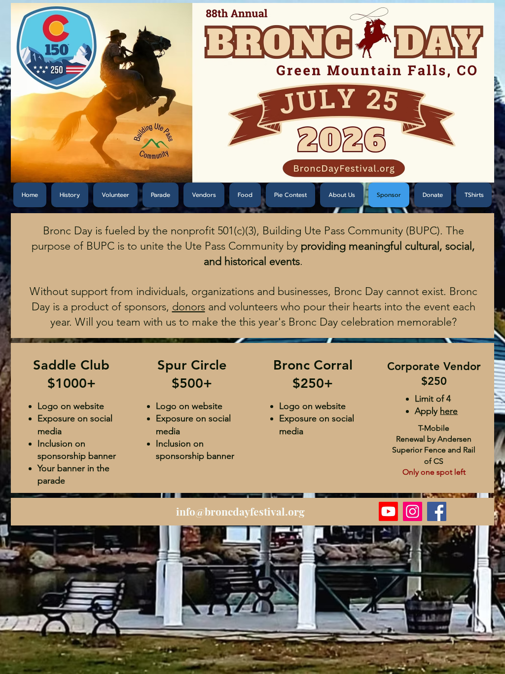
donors (188, 306)
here (449, 411)
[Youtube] (388, 511)
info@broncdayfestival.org (240, 511)
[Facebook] (436, 511)
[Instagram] (412, 511)
